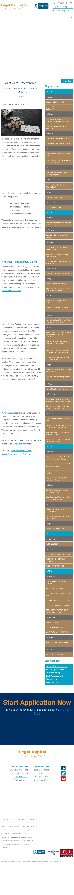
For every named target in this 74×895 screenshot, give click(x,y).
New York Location (20, 766)
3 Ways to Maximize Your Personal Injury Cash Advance (58, 440)
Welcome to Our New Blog (55, 529)
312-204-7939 (21, 443)
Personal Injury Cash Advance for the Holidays (58, 472)
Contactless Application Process (57, 197)
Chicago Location (41, 766)
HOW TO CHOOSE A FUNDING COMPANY (56, 582)
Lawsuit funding (53, 672)
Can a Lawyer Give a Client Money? (58, 143)
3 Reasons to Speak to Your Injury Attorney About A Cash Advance (57, 351)
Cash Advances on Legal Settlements (17, 454)
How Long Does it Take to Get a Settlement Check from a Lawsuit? (57, 120)
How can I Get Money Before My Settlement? (57, 108)
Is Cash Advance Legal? (54, 207)
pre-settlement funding (11, 290)
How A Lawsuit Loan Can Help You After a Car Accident (58, 161)
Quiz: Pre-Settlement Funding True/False (56, 127)
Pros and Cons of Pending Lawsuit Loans (58, 378)
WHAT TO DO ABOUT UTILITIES (57, 632)
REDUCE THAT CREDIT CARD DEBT (58, 605)
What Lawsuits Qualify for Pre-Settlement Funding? (56, 302)
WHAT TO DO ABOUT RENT (55, 654)
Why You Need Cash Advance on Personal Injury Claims (57, 491)
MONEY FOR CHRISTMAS (55, 588)
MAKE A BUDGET (52, 544)
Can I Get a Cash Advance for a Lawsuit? (56, 236)
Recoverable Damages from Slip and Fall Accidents (58, 517)
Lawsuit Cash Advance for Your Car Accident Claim (58, 510)
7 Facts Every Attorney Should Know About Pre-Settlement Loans (58, 407)
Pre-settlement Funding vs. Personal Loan (58, 154)
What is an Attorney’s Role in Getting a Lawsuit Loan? (58, 371)
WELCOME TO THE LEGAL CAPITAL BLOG (58, 643)
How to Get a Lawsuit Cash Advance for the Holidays (58, 224)
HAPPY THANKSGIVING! (54, 627)
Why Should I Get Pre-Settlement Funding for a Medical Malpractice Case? (57, 343)
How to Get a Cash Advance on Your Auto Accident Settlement (58, 321)
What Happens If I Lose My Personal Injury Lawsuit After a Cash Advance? (58, 334)
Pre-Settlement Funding (21, 450)
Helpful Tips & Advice (55, 669)
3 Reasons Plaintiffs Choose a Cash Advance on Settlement (58, 289)
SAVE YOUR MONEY (53, 622)
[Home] (15, 6)
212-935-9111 (63, 7)
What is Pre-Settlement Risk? (56, 102)
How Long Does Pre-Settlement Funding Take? (56, 186)
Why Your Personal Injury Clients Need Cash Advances (57, 479)
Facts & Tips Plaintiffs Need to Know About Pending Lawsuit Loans (58, 426)
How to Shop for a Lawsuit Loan (57, 389)
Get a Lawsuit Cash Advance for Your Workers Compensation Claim (58, 400)
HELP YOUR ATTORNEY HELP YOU (58, 554)
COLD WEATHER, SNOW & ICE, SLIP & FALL (58, 594)
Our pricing (6, 413)
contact (3, 840)
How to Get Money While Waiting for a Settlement (58, 262)
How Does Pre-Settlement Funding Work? (57, 419)
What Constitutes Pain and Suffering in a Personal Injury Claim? (58, 498)
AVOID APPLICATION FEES (55, 566)
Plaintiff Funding (53, 682)
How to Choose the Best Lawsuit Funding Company (57, 174)
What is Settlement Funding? (56, 284)
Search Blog (67, 81)
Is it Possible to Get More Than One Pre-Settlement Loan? (58, 358)
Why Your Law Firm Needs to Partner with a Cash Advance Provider (58, 458)
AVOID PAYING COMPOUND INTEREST (55, 560)
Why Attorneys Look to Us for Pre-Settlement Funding (57, 433)
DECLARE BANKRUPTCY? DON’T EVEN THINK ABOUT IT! (57, 611)
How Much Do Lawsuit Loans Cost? (58, 273)
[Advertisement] (37, 33)
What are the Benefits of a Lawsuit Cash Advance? (57, 255)
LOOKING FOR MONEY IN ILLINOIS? (58, 600)
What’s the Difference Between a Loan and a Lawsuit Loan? (57, 309)
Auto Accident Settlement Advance (57, 138)
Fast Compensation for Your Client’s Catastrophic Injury (58, 465)
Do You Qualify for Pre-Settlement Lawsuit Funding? (57, 248)
